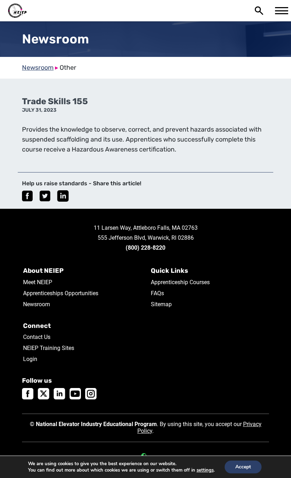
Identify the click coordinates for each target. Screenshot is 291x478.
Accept (243, 466)
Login (30, 359)
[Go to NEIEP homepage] (17, 11)
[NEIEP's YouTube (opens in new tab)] (75, 393)
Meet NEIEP (37, 282)
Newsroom (38, 67)
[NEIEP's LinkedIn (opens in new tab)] (59, 393)
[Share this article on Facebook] (27, 196)
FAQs (157, 293)
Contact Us (36, 337)
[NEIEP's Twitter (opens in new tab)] (43, 393)
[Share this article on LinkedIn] (63, 196)
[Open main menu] (280, 10)
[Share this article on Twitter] (44, 196)
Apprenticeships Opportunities (60, 293)
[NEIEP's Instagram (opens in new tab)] (91, 393)
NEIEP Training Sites (48, 348)
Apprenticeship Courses (180, 282)
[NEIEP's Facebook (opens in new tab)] (27, 393)
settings (205, 470)
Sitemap (161, 304)
